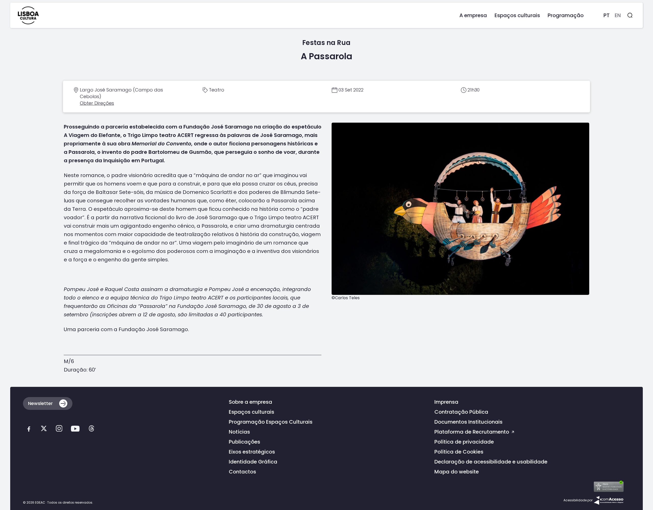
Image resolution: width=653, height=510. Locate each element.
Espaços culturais (251, 411)
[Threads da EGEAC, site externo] (91, 430)
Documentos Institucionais (468, 421)
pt (607, 15)
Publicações (244, 441)
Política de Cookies (458, 451)
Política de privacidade (464, 441)
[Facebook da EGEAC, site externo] (28, 430)
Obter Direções (97, 103)
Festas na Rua (326, 42)
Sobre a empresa (250, 401)
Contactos (242, 471)
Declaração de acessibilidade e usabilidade (490, 461)
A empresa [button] (473, 15)
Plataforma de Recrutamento (472, 431)
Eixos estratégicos (252, 451)
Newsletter (40, 403)
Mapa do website (456, 471)
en (618, 15)
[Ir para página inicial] (28, 15)
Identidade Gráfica (253, 461)
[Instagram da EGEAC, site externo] (59, 430)
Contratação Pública (461, 411)
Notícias (239, 431)
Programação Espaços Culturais (270, 421)
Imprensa (446, 401)
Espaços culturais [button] (517, 15)
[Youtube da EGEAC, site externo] (75, 430)
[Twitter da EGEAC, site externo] (43, 430)
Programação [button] (566, 15)
